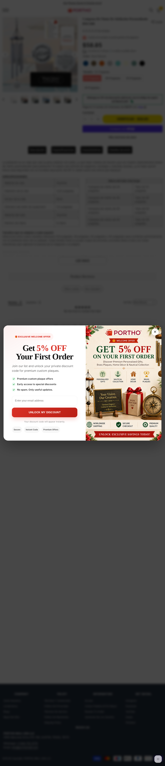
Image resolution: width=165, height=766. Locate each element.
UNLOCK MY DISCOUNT (45, 412)
